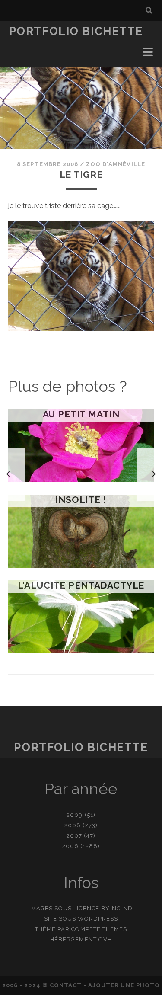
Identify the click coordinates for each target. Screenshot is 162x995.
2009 (75, 815)
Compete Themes (99, 929)
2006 (70, 846)
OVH (105, 939)
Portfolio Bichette (76, 31)
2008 (72, 825)
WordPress (98, 918)
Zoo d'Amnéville (115, 164)
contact (66, 985)
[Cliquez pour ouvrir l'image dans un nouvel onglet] (81, 328)
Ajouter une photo (124, 985)
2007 (74, 835)
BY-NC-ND (117, 908)
